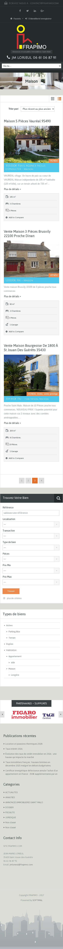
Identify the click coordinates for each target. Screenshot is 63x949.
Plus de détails (11, 189)
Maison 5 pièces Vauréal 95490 (27, 121)
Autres (9, 625)
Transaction (9, 530)
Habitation (11, 650)
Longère (15, 675)
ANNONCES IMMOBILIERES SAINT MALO (24, 802)
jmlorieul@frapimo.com (21, 864)
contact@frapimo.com (44, 3)
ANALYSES (10, 797)
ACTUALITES (11, 792)
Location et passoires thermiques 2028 (23, 744)
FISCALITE (10, 812)
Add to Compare (16, 217)
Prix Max (7, 576)
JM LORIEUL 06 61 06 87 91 (34, 57)
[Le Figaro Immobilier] (23, 714)
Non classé (10, 822)
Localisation (9, 519)
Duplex (9, 644)
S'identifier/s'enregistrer (40, 19)
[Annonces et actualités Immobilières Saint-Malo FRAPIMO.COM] (31, 37)
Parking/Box (14, 631)
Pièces (6, 553)
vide (13, 662)
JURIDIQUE (10, 817)
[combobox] (31, 524)
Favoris (17, 19)
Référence (8, 507)
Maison (12, 668)
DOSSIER (9, 807)
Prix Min (7, 565)
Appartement (15, 656)
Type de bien (9, 542)
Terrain (12, 638)
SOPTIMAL (38, 900)
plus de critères (14, 598)
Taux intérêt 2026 (14, 749)
